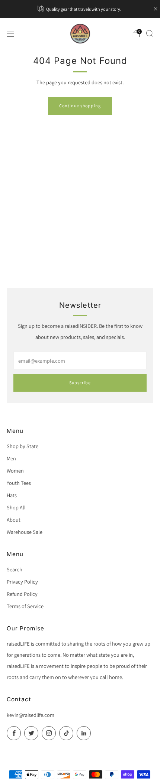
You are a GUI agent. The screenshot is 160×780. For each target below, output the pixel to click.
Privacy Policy (22, 581)
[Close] (155, 9)
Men (11, 458)
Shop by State (22, 446)
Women (15, 470)
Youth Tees (19, 482)
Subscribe (80, 382)
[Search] (149, 33)
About (13, 519)
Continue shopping (80, 105)
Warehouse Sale (24, 531)
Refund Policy (22, 593)
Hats (12, 495)
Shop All (16, 507)
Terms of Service (25, 606)
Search (14, 569)
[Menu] (10, 33)
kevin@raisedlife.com (30, 714)
